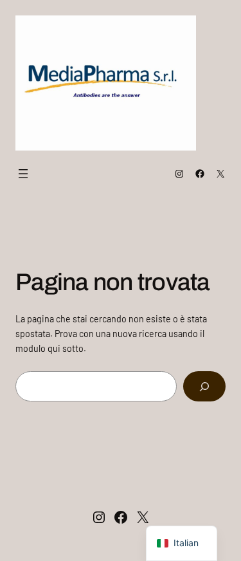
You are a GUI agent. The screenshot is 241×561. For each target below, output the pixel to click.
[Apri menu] (23, 173)
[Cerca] (204, 386)
